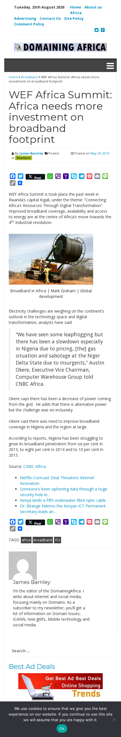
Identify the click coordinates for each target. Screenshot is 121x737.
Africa (76, 12)
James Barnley (31, 153)
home (14, 77)
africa (26, 540)
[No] (114, 719)
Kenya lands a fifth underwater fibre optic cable (63, 500)
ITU (57, 540)
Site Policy (74, 18)
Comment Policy (29, 24)
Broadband (29, 77)
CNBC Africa (34, 466)
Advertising (25, 18)
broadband (42, 540)
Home (75, 7)
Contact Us (50, 18)
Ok (61, 728)
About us (93, 7)
